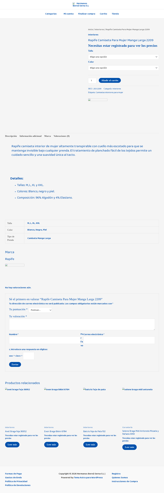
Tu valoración (18, 316)
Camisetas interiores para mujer (109, 92)
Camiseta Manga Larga (39, 238)
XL (33, 223)
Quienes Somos (120, 477)
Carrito (103, 14)
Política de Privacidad (16, 481)
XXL (38, 223)
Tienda (115, 14)
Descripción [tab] (11, 136)
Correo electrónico (93, 334)
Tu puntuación (18, 309)
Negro (39, 230)
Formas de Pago (13, 474)
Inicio (90, 29)
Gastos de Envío (13, 477)
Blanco (31, 230)
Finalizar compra (86, 14)
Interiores (99, 29)
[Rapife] (97, 108)
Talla (90, 50)
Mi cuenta (69, 14)
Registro (116, 474)
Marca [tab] (47, 136)
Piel (45, 230)
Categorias (51, 14)
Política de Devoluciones (17, 485)
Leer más (12, 444)
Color (91, 62)
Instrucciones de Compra (125, 481)
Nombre (13, 334)
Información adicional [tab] (31, 136)
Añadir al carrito (109, 80)
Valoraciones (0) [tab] (62, 136)
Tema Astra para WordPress (88, 477)
